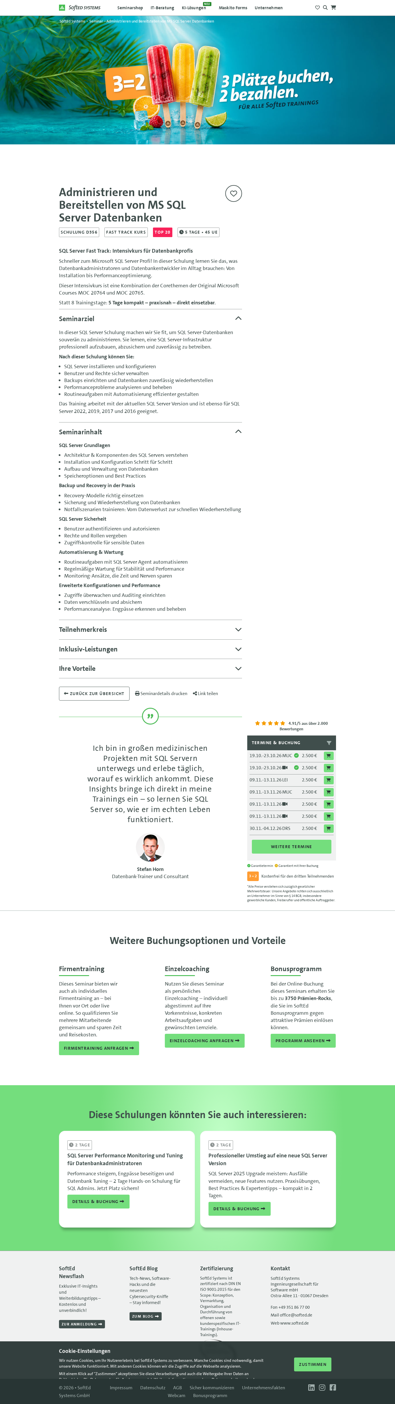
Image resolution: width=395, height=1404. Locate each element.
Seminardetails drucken (163, 693)
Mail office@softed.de (291, 1315)
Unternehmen (269, 8)
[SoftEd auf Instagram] (321, 1387)
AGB (177, 1388)
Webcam (176, 1395)
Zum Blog (143, 1316)
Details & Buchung (96, 1201)
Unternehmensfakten (263, 1388)
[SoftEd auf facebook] (331, 1387)
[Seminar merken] (233, 193)
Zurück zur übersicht (96, 694)
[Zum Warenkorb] (333, 6)
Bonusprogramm (210, 1395)
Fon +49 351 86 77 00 (290, 1307)
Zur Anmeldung (80, 1324)
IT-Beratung (162, 8)
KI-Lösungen (196, 6)
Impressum (121, 1388)
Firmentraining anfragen (97, 1048)
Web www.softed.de (290, 1323)
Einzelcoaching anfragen (202, 1041)
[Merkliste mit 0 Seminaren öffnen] (317, 6)
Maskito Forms (233, 8)
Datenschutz (152, 1388)
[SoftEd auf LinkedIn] (310, 1387)
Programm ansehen (301, 1041)
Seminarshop (130, 8)
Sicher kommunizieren (212, 1388)
